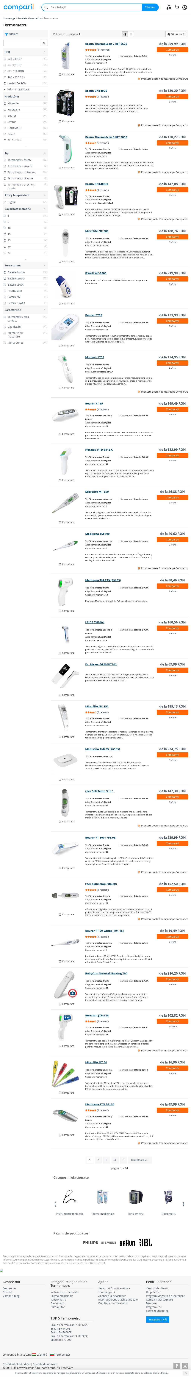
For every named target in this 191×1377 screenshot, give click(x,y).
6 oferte (172, 194)
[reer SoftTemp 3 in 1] (68, 803)
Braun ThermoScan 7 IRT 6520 (106, 44)
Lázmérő (42, 1354)
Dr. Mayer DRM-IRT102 (101, 664)
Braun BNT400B (96, 91)
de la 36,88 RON (172, 492)
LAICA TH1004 (94, 622)
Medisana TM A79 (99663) (103, 580)
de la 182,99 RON (172, 449)
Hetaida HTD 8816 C (99, 450)
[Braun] (127, 1242)
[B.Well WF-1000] (68, 285)
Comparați (172, 49)
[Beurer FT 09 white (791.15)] (68, 943)
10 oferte (172, 1026)
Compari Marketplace (159, 1299)
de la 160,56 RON (172, 622)
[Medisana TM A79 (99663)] (68, 592)
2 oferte (172, 242)
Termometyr (62, 1354)
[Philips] (90, 1242)
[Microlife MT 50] (68, 1074)
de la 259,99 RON (172, 44)
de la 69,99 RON (172, 664)
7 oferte (172, 802)
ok (44, 43)
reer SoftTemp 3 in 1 (99, 791)
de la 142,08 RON (172, 184)
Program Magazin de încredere (165, 1296)
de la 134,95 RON (172, 357)
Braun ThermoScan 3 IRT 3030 (106, 137)
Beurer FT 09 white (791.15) (104, 931)
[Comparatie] (168, 7)
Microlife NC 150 (97, 706)
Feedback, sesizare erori (113, 1303)
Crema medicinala (102, 1214)
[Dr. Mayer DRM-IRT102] (68, 676)
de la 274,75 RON (172, 749)
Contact (7, 1292)
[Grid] (131, 34)
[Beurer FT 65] (68, 415)
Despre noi (9, 1288)
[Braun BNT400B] (68, 102)
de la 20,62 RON (172, 534)
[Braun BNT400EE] (68, 196)
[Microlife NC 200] (68, 243)
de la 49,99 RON (172, 1104)
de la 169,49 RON (172, 403)
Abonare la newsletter (112, 1296)
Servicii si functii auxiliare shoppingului (114, 1290)
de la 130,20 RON (172, 91)
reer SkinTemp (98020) (101, 884)
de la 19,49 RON (172, 931)
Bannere (151, 1303)
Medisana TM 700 (97, 534)
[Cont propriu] (184, 7)
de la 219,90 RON (172, 273)
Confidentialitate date (16, 1364)
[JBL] (145, 1242)
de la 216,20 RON (172, 973)
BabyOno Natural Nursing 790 (106, 973)
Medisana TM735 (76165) (102, 749)
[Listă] (125, 34)
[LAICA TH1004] (68, 634)
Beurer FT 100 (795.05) (100, 837)
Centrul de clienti (157, 1288)
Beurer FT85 (93, 315)
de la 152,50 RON (172, 884)
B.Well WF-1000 (96, 273)
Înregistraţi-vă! (157, 1319)
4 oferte (172, 54)
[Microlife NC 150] (68, 718)
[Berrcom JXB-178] (68, 1027)
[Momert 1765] (68, 369)
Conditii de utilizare (45, 1364)
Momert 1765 (94, 357)
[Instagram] (185, 1365)
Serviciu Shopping (157, 1310)
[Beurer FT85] (68, 327)
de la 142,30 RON (172, 791)
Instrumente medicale (70, 1214)
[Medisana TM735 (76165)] (68, 761)
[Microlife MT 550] (68, 503)
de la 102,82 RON (172, 1015)
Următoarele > (140, 1160)
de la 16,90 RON (172, 1062)
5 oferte (172, 148)
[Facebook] (176, 1365)
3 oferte (172, 101)
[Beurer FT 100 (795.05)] (68, 849)
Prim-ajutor (58, 1307)
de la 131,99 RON (172, 315)
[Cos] (177, 7)
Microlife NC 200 (97, 231)
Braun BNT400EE (96, 184)
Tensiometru (136, 1214)
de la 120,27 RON (172, 137)
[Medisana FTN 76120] (68, 1116)
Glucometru (169, 1214)
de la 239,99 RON (172, 837)
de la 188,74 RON (172, 231)
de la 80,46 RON (172, 580)
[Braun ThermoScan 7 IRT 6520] (68, 56)
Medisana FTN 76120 (99, 1104)
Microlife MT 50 (96, 1062)
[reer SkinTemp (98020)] (68, 896)
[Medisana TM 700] (68, 545)
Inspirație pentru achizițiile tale (118, 1299)
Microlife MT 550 (97, 492)
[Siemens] (108, 1242)
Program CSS (154, 1307)
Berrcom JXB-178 (97, 1015)
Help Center (153, 1292)
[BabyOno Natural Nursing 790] (68, 985)
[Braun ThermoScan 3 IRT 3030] (68, 149)
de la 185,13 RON (172, 706)
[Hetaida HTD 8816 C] (68, 461)
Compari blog (11, 1296)
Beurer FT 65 (94, 403)
